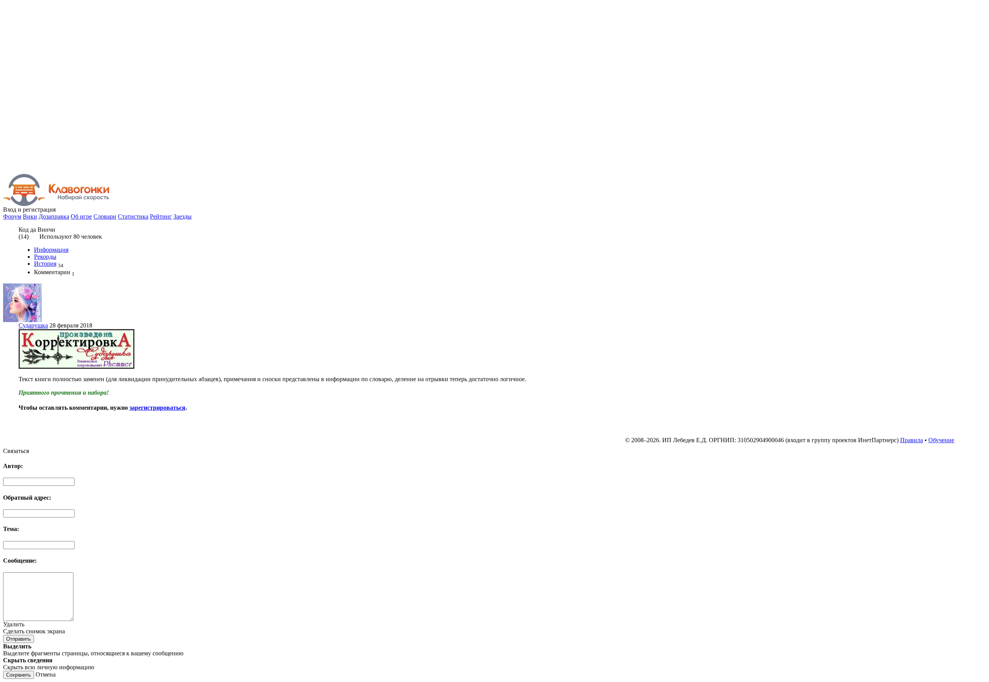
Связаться (16, 451)
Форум (12, 216)
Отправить (18, 639)
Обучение (941, 440)
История (45, 263)
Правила (911, 440)
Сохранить (18, 675)
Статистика (133, 216)
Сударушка (33, 325)
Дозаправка (54, 216)
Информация (51, 249)
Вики (30, 216)
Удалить (13, 624)
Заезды (182, 216)
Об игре (81, 216)
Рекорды (45, 256)
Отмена (46, 674)
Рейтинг (161, 216)
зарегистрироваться (157, 407)
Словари (104, 216)
